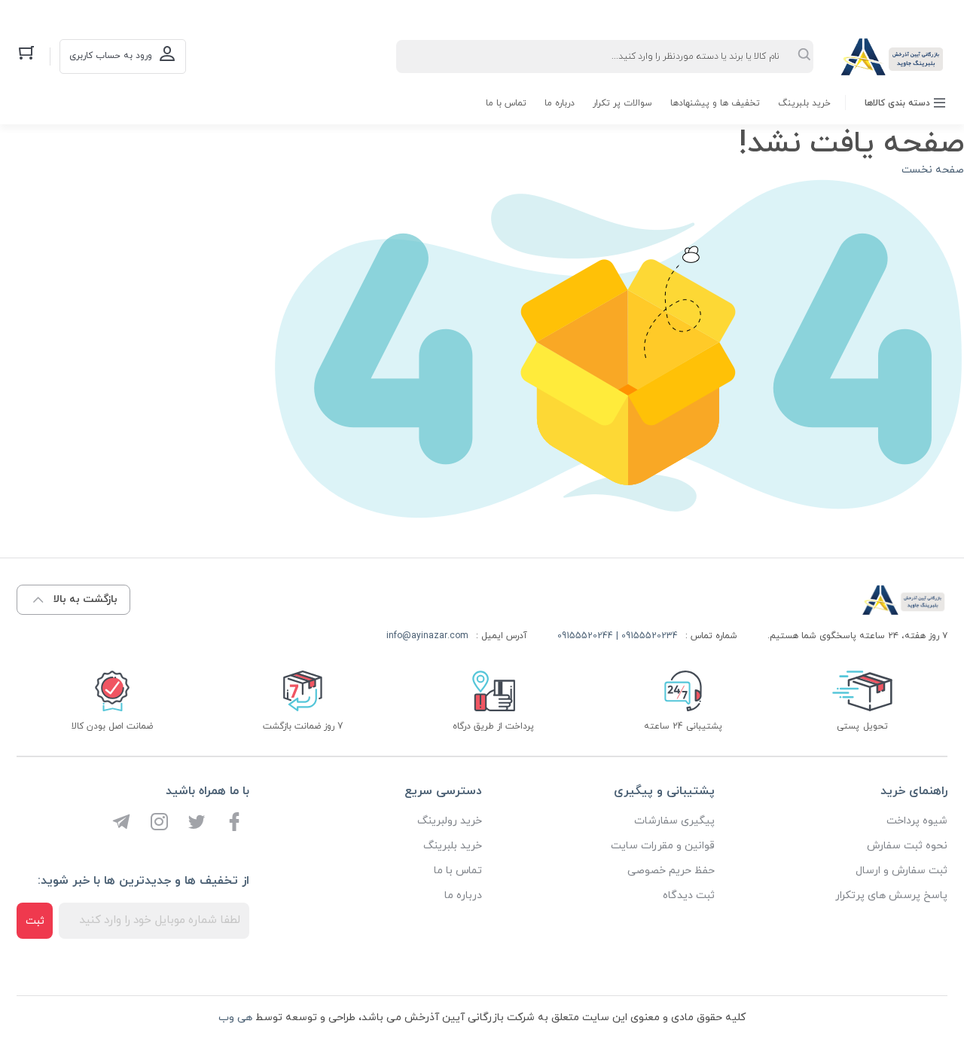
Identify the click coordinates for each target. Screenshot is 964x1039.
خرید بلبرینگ (804, 103)
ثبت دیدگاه (689, 895)
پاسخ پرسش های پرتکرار (891, 895)
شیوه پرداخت (916, 821)
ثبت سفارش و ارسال (901, 870)
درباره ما (560, 103)
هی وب (235, 1017)
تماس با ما (506, 103)
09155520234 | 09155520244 (617, 636)
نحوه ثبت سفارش (907, 846)
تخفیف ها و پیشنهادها (715, 103)
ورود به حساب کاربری (110, 56)
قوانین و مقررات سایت (663, 846)
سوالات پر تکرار (622, 103)
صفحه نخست (932, 170)
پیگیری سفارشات (674, 821)
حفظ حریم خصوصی (671, 870)
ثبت (35, 921)
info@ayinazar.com (427, 636)
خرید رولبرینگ (449, 821)
